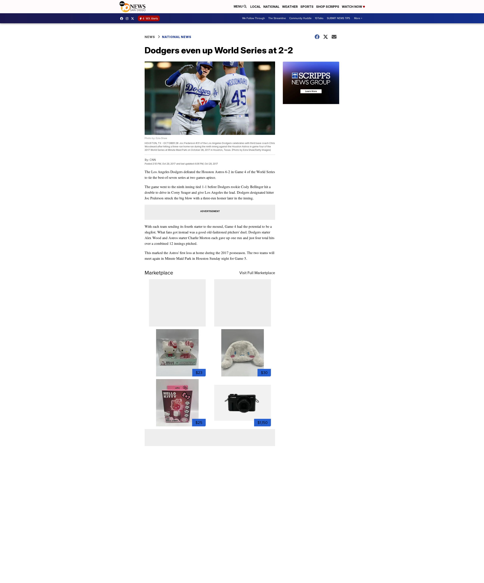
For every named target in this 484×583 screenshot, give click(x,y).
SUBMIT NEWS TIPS (338, 18)
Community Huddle (300, 18)
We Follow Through (253, 18)
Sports (306, 7)
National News (176, 37)
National (271, 7)
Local (255, 7)
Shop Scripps (327, 7)
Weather (290, 7)
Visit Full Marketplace (257, 273)
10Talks (319, 18)
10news (133, 18)
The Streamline (277, 18)
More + (358, 18)
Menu (239, 6)
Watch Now (352, 7)
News (150, 37)
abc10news (122, 18)
